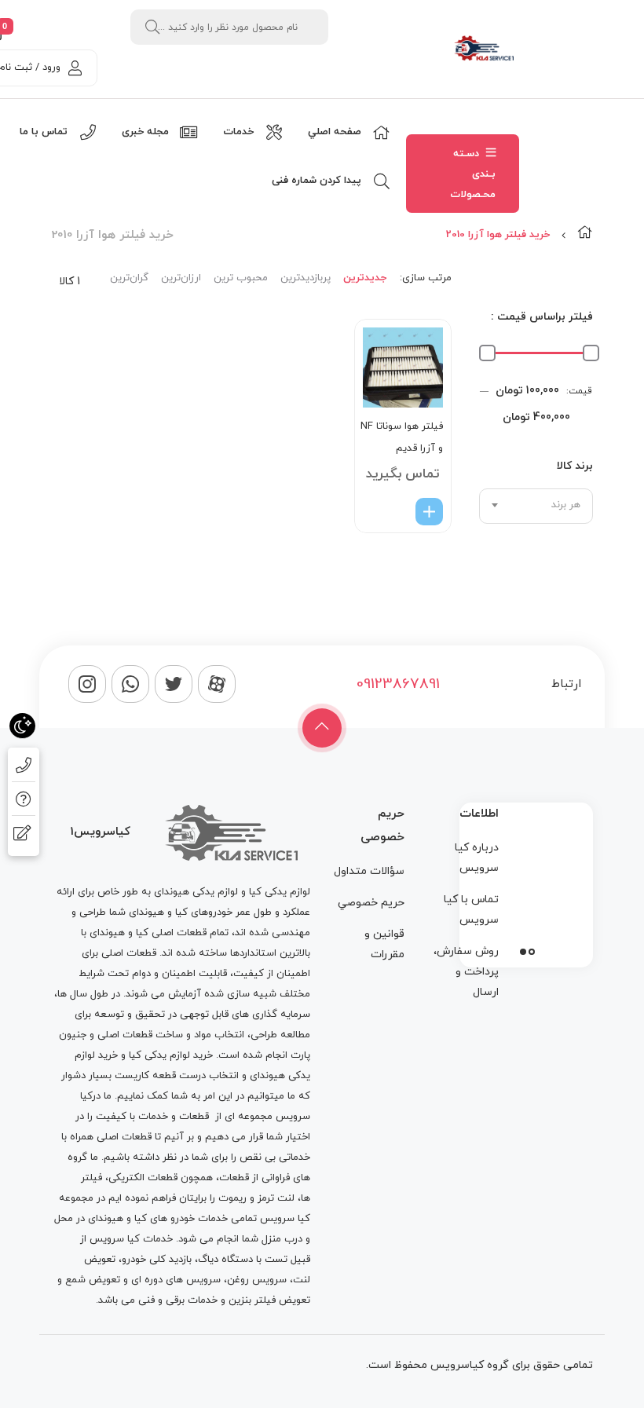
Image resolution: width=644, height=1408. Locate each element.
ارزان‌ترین (181, 278)
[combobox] (536, 506)
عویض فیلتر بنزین (268, 1300)
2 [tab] (523, 952)
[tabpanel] (526, 881)
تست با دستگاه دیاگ (242, 1260)
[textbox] (536, 505)
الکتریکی (126, 1178)
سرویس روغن (257, 1280)
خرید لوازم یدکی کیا (171, 1055)
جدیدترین (364, 278)
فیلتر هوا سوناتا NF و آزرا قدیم (401, 437)
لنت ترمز (276, 1198)
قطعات (194, 1117)
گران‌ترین (129, 278)
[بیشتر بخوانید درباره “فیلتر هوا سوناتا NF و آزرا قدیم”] (429, 511)
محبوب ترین (241, 278)
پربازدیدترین (305, 278)
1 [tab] (532, 952)
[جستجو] (152, 27)
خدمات (153, 1117)
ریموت (232, 1198)
